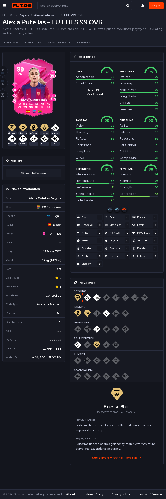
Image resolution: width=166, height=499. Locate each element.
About (70, 494)
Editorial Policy (93, 494)
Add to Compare (36, 173)
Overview (11, 42)
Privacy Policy (120, 494)
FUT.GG (8, 15)
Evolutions (57, 42)
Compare (83, 42)
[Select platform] (142, 5)
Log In (156, 5)
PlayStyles (33, 42)
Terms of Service (150, 494)
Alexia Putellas (44, 15)
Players (24, 15)
